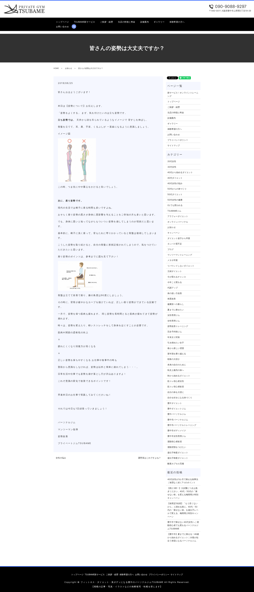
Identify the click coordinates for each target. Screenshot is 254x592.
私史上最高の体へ (175, 370)
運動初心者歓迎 (174, 441)
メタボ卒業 (172, 260)
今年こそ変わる (174, 282)
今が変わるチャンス (176, 277)
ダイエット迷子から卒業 (178, 238)
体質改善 (171, 298)
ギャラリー (159, 22)
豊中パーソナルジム (176, 414)
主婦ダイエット (174, 271)
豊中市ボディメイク (176, 430)
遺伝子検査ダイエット (177, 452)
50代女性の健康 (174, 200)
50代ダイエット (174, 194)
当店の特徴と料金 (126, 22)
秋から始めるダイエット (178, 375)
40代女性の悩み (174, 183)
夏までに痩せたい (175, 309)
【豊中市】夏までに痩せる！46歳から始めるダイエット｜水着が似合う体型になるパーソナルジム (183, 537)
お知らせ (68, 68)
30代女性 (171, 167)
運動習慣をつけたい (176, 447)
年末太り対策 (173, 337)
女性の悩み (61, 458)
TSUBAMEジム (174, 211)
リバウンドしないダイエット (180, 265)
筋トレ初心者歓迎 (175, 386)
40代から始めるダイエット (180, 172)
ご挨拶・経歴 (106, 22)
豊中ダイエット (174, 403)
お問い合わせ (62, 26)
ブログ (170, 249)
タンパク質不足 (174, 243)
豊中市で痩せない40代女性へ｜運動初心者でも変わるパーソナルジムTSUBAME (183, 525)
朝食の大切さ (173, 359)
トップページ (62, 22)
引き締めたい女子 (175, 342)
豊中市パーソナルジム (177, 419)
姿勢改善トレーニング (177, 326)
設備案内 (144, 22)
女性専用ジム (173, 315)
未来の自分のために (176, 364)
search (75, 26)
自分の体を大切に (175, 392)
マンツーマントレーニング (179, 254)
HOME (56, 68)
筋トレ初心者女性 (175, 381)
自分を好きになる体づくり (179, 397)
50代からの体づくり (177, 188)
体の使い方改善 (174, 293)
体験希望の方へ (177, 22)
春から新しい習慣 (175, 348)
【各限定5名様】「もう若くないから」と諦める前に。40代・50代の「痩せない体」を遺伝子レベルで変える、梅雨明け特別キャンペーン (182, 510)
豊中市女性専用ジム (176, 436)
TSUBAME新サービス (84, 22)
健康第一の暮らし (175, 304)
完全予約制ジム (174, 331)
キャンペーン (173, 232)
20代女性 (171, 161)
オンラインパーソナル (177, 222)
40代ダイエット (174, 178)
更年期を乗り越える (176, 353)
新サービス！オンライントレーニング (182, 94)
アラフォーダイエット (177, 216)
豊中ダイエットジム (176, 408)
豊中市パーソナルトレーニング (181, 425)
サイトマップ (173, 145)
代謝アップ (172, 287)
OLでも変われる (175, 205)
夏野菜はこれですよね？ (149, 458)
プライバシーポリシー (177, 140)
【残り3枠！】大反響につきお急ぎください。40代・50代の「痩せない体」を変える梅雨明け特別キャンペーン (182, 493)
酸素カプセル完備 (175, 463)
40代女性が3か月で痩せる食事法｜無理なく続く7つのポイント (182, 481)
